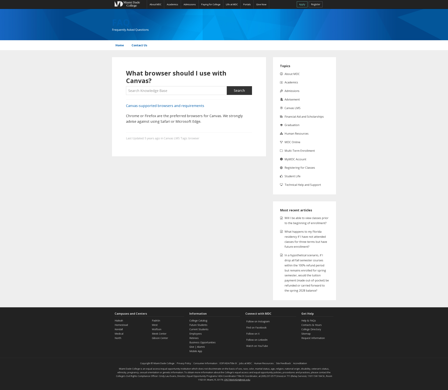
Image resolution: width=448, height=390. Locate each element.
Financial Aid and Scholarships (304, 117)
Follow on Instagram (258, 321)
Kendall (119, 329)
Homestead (121, 325)
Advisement (292, 99)
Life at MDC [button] (232, 4)
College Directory (311, 329)
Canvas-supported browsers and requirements (165, 105)
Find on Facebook (256, 327)
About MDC (292, 74)
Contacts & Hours (311, 325)
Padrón (156, 320)
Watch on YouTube (257, 346)
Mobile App (195, 351)
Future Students (198, 325)
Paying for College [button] (210, 4)
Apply (302, 4)
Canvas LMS (172, 138)
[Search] (329, 3)
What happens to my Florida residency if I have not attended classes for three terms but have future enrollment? (306, 239)
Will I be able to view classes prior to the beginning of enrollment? (306, 220)
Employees (195, 333)
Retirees (194, 338)
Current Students (198, 329)
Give (191, 346)
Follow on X (253, 333)
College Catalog (198, 320)
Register (315, 4)
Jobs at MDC (245, 363)
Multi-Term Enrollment (300, 151)
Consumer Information (205, 363)
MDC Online (292, 142)
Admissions (292, 91)
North (118, 338)
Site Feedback (283, 363)
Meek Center (159, 333)
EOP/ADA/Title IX (228, 363)
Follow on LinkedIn (257, 339)
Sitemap (306, 333)
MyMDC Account (295, 159)
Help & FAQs (308, 320)
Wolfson (156, 329)
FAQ (121, 22)
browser (193, 138)
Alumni (201, 346)
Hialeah (119, 320)
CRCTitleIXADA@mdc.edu (237, 379)
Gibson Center (160, 338)
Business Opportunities (202, 342)
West (155, 325)
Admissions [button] (190, 4)
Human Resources (297, 133)
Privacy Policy (184, 363)
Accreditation (300, 363)
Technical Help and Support (303, 185)
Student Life (292, 176)
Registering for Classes (300, 168)
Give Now (261, 4)
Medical (119, 333)
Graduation (292, 125)
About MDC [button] (155, 4)
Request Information (313, 338)
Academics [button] (172, 4)
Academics (291, 82)
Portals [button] (247, 4)
